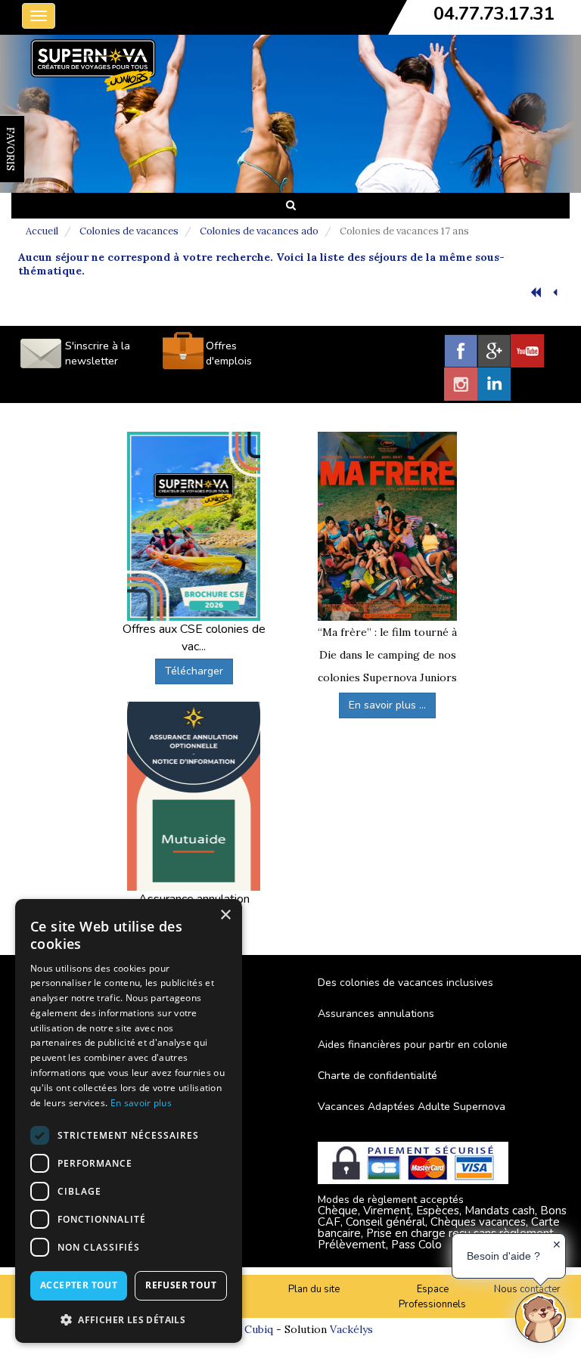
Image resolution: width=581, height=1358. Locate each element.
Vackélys (351, 1329)
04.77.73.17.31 (494, 14)
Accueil (42, 231)
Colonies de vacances (129, 231)
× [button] (225, 915)
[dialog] (128, 1121)
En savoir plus (141, 1102)
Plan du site (314, 1289)
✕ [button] (556, 1245)
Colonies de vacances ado (259, 231)
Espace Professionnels (432, 1297)
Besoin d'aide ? (503, 1256)
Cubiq (258, 1329)
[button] (128, 1319)
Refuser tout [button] (180, 1285)
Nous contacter (527, 1289)
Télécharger (194, 671)
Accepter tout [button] (78, 1285)
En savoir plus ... (387, 705)
